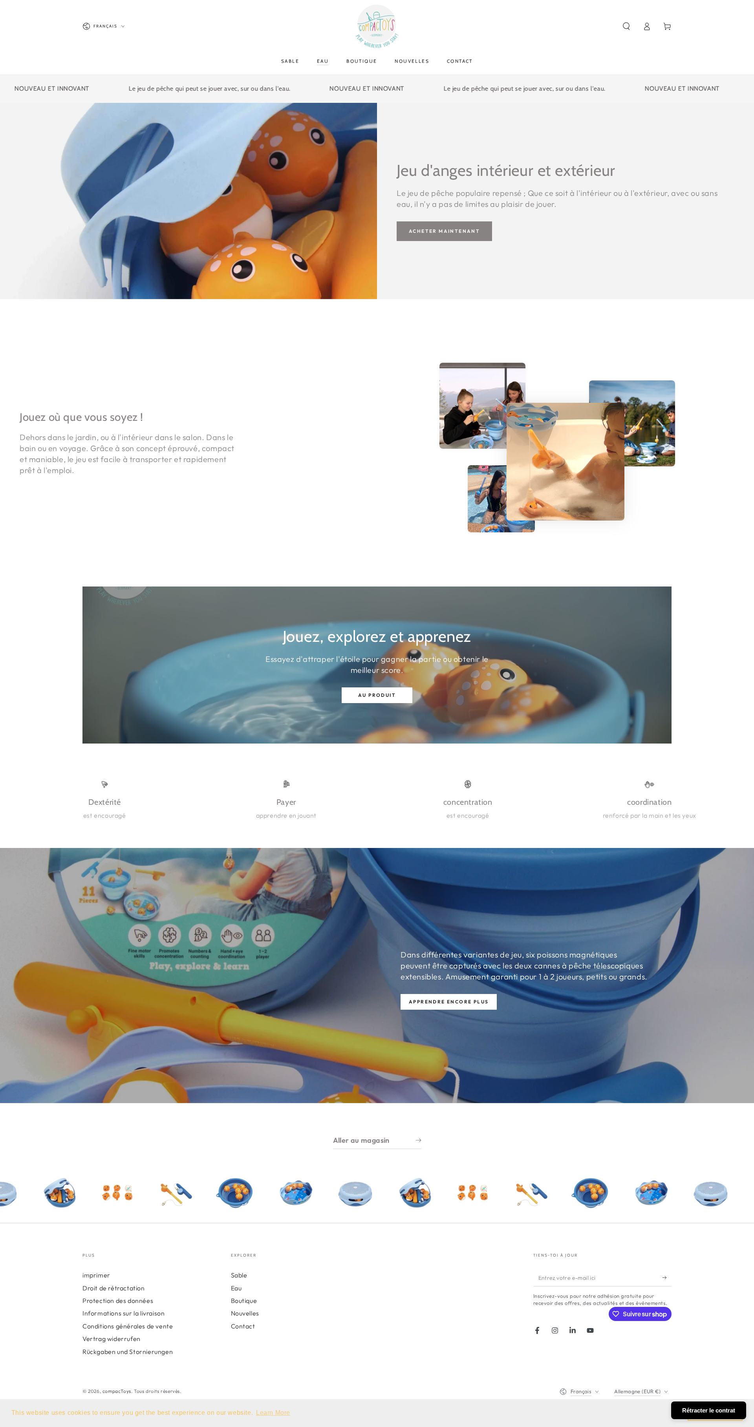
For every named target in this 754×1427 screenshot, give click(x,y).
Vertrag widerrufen (111, 1339)
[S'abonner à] (667, 1277)
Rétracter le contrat (708, 1410)
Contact (243, 1326)
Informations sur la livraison (123, 1313)
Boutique (244, 1301)
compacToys (116, 1391)
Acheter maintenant (444, 231)
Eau (236, 1288)
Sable (239, 1275)
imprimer (96, 1275)
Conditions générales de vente (127, 1326)
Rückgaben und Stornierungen (127, 1352)
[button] (626, 26)
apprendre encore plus (449, 1002)
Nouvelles (245, 1313)
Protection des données (117, 1301)
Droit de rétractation (113, 1288)
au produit (377, 695)
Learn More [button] (273, 1412)
